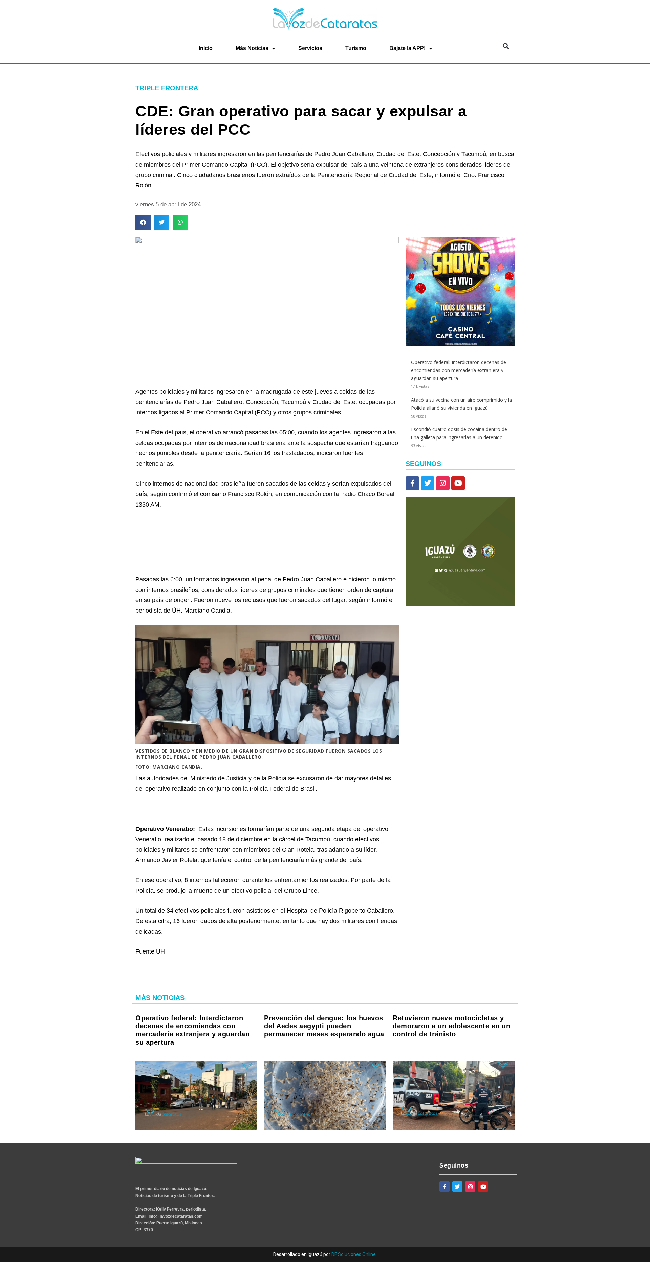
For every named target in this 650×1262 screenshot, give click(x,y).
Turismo (355, 48)
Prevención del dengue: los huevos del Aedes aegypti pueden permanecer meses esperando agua (324, 1026)
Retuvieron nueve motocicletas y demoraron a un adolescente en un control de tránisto (451, 1026)
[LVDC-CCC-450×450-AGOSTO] (460, 344)
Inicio (206, 48)
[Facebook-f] (412, 483)
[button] (505, 46)
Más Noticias (252, 48)
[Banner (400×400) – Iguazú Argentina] (460, 604)
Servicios (310, 48)
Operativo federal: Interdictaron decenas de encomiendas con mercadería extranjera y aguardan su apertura (458, 370)
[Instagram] (443, 483)
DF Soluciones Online (353, 1254)
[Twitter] (427, 483)
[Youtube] (458, 483)
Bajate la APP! (407, 48)
